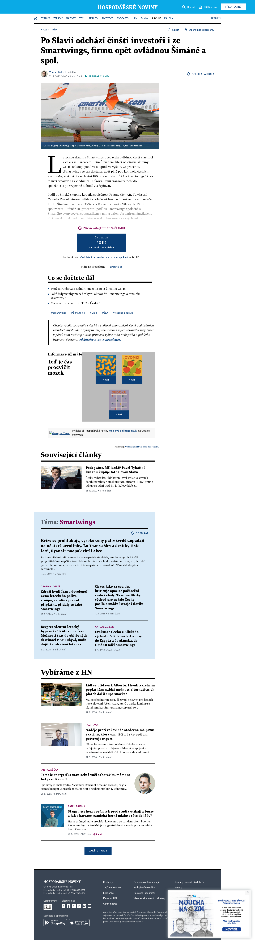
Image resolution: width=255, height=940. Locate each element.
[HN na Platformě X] (63, 906)
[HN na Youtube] (89, 906)
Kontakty (108, 882)
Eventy (178, 887)
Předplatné (233, 6)
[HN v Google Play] (55, 922)
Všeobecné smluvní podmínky (149, 898)
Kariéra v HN (110, 898)
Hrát (106, 379)
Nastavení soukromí (144, 893)
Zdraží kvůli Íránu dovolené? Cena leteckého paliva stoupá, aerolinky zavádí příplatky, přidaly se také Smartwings (64, 600)
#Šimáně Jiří (78, 312)
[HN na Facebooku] (68, 906)
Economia (108, 893)
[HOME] (35, 18)
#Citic (93, 312)
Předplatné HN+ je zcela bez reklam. (141, 446)
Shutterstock (136, 146)
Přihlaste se (115, 266)
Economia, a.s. (65, 887)
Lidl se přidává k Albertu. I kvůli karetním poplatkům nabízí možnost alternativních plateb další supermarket (120, 690)
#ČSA (105, 312)
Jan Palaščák (49, 769)
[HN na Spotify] (84, 906)
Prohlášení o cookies (144, 887)
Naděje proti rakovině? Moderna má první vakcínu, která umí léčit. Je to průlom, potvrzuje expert (120, 734)
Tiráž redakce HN (112, 887)
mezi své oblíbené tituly (123, 430)
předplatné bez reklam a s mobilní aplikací (103, 257)
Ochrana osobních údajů (147, 882)
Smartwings (77, 522)
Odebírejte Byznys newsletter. (99, 339)
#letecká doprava (123, 312)
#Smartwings (58, 312)
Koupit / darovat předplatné (189, 882)
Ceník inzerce (110, 904)
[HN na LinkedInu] (79, 906)
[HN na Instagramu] (74, 906)
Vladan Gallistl (57, 71)
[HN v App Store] (79, 922)
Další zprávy (98, 850)
